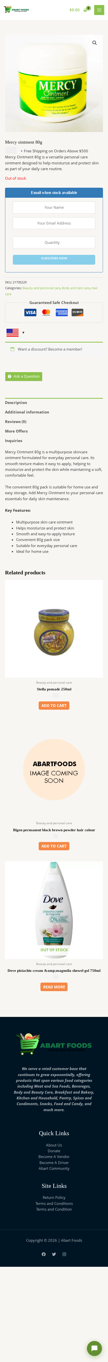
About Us (54, 1144)
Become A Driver (54, 1162)
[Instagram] (64, 1254)
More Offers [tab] (16, 431)
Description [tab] (16, 402)
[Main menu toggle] (99, 10)
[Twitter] (54, 1254)
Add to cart (54, 705)
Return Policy (54, 1197)
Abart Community (54, 1168)
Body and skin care (76, 288)
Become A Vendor (54, 1156)
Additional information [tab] (27, 411)
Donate (54, 1150)
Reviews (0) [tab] (15, 421)
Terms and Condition (54, 1209)
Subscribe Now (54, 258)
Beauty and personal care (41, 288)
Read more (54, 986)
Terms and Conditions (54, 1203)
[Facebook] (44, 1254)
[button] (94, 42)
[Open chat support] (94, 1348)
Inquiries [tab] (13, 440)
